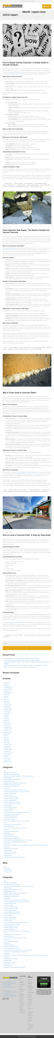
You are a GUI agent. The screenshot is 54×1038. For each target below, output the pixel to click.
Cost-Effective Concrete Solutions (12, 814)
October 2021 (7, 751)
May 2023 (6, 718)
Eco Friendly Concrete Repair (22, 986)
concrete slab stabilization (9, 185)
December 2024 (8, 687)
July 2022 (6, 735)
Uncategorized (7, 855)
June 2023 (6, 716)
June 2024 (6, 697)
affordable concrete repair (10, 772)
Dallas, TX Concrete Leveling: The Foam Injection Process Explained (20, 667)
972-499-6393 (7, 985)
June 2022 (6, 737)
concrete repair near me (10, 809)
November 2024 (8, 689)
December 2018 (8, 761)
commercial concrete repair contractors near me (15, 790)
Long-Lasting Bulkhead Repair (11, 831)
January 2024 (7, 706)
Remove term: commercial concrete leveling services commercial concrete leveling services (26, 845)
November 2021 (8, 749)
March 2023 (7, 722)
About (21, 978)
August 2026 (7, 682)
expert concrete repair (9, 819)
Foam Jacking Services (9, 826)
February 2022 (7, 744)
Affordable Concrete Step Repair (12, 774)
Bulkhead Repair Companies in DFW (12, 779)
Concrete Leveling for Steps (11, 797)
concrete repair (8, 183)
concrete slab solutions (34, 489)
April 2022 (6, 741)
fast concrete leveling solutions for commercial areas (17, 821)
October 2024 (7, 691)
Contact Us (22, 982)
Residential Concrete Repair (11, 848)
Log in (5, 866)
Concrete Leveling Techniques (11, 798)
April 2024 (6, 701)
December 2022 (8, 727)
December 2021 (8, 748)
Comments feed (8, 870)
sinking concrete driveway (10, 852)
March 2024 (7, 703)
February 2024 (7, 704)
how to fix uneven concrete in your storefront (15, 828)
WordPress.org (7, 871)
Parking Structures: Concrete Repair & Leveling (30, 1017)
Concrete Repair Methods (10, 807)
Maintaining (6, 833)
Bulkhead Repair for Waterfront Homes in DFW (15, 783)
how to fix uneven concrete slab (21, 491)
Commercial (7, 788)
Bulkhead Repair (8, 778)
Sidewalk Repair (8, 850)
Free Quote (22, 994)
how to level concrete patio (43, 635)
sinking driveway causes (10, 853)
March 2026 (7, 685)
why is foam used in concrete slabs (38, 491)
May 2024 (6, 699)
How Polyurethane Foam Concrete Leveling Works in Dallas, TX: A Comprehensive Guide (25, 665)
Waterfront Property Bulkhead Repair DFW (14, 857)
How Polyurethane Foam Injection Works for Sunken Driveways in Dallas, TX (22, 660)
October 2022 (7, 730)
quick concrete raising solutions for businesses (15, 841)
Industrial (6, 829)
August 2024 (7, 694)
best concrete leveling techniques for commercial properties (18, 776)
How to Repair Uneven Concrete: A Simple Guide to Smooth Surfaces (25, 63)
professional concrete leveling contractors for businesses (18, 840)
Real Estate (7, 843)
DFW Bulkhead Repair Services (11, 815)
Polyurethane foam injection (22, 186)
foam (5, 347)
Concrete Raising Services (30, 1003)
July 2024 (6, 696)
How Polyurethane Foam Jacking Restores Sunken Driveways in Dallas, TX (22, 658)
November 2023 (8, 710)
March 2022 (7, 742)
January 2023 (7, 725)
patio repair (11, 186)
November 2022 (8, 729)
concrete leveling (28, 183)
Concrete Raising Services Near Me (12, 803)
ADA (5, 771)
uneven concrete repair (36, 186)
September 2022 (8, 732)
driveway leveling (21, 185)
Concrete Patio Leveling (30, 635)
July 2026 (6, 684)
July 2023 (6, 715)
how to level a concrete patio (14, 622)
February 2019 (7, 758)
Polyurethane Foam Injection (11, 836)
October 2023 (7, 711)
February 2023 (7, 723)
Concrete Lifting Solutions (10, 800)
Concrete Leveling (18, 183)
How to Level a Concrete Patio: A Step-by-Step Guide (27, 535)
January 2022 (7, 746)
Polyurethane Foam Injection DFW (12, 838)
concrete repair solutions (40, 183)
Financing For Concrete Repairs (22, 991)
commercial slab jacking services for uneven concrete (17, 791)
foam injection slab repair (33, 185)
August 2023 (7, 713)
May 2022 (6, 739)
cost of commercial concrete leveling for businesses (16, 812)
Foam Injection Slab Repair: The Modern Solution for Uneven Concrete (26, 231)
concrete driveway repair (10, 793)
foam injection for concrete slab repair (27, 472)
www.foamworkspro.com (9, 987)
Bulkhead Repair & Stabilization (30, 985)
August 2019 (7, 754)
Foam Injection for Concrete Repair (12, 824)
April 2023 (6, 720)
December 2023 (8, 708)
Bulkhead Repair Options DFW (11, 786)
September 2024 (8, 692)
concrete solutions (8, 810)
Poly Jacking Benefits (9, 834)
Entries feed (7, 868)
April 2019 (6, 756)
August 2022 (7, 734)
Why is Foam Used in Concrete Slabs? (19, 392)
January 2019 (7, 760)
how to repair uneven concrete (16, 74)
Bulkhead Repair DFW (9, 781)
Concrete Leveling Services (30, 997)
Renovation (6, 847)
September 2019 (8, 753)
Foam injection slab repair (9, 248)
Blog (20, 980)
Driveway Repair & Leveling (10, 817)
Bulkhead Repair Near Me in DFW (12, 784)
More (29, 1029)
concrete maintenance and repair (12, 802)
